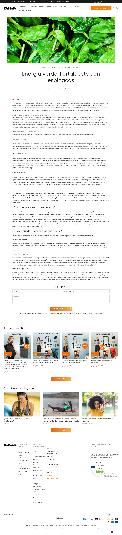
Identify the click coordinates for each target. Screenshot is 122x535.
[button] (113, 8)
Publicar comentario (61, 309)
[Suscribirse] (115, 450)
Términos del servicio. (94, 313)
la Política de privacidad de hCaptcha (69, 313)
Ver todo (61, 379)
